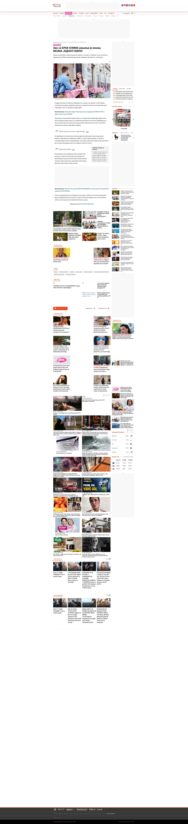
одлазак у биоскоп (70, 274)
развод (55, 272)
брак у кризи (79, 272)
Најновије (115, 88)
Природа (113, 15)
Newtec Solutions (125, 821)
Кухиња (75, 13)
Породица (64, 15)
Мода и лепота (56, 15)
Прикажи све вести (118, 102)
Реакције (128, 88)
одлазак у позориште (59, 274)
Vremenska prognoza (118, 432)
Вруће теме (57, 279)
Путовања (81, 13)
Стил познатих (88, 15)
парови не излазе (88, 272)
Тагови (55, 268)
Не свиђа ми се (103, 308)
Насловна (55, 13)
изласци (72, 272)
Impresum (56, 817)
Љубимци (101, 15)
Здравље (61, 13)
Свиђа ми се (90, 308)
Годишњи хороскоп (124, 132)
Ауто (105, 13)
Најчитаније (122, 88)
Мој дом (95, 15)
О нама (103, 813)
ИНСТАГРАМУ (83, 204)
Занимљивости (94, 13)
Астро (87, 13)
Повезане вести (58, 559)
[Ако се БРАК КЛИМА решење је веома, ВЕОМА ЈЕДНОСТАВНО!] (82, 80)
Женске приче (80, 15)
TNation (132, 821)
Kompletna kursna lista (128, 456)
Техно (101, 13)
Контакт (60, 817)
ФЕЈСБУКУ (91, 204)
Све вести (114, 188)
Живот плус (69, 13)
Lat (131, 5)
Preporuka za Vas (58, 245)
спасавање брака (63, 272)
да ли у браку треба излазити (101, 272)
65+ (117, 15)
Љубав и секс (72, 15)
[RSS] (133, 189)
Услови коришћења (110, 813)
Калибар (107, 15)
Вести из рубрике (58, 595)
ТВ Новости (111, 13)
